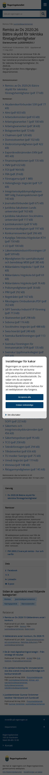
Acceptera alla (24, 397)
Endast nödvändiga (24, 405)
